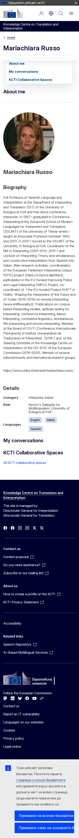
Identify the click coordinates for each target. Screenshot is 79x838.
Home (11, 37)
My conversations (23, 72)
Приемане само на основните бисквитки (46, 828)
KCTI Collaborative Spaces (30, 80)
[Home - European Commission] (13, 13)
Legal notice (12, 746)
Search (60, 13)
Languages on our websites (23, 722)
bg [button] (51, 13)
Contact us (11, 706)
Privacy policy (13, 738)
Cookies (9, 730)
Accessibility (12, 623)
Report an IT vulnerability (21, 714)
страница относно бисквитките (41, 780)
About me (17, 63)
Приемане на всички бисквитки (46, 816)
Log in (41, 13)
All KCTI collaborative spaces (24, 463)
